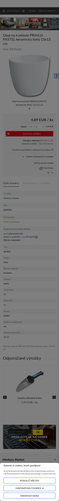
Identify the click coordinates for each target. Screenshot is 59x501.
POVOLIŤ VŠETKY (29, 480)
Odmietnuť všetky (29, 495)
